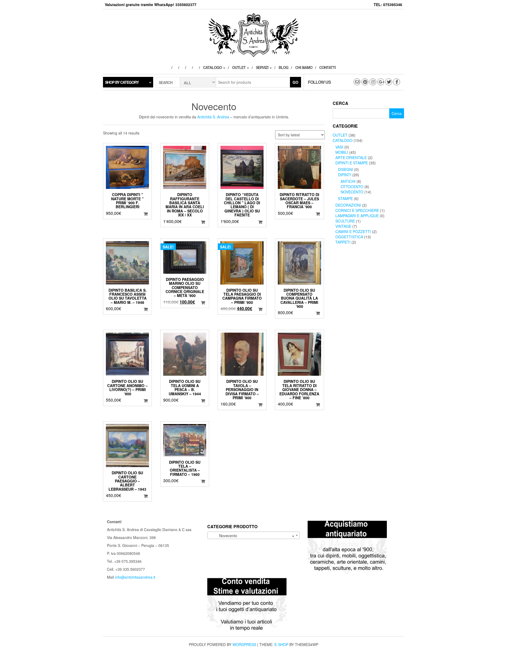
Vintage (343, 226)
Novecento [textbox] (252, 535)
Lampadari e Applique (357, 215)
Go (295, 82)
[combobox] (253, 535)
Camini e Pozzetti (353, 231)
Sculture (345, 221)
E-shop (281, 644)
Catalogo (213, 67)
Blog (283, 67)
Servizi (262, 67)
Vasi (339, 147)
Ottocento (352, 186)
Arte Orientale (351, 157)
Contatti (327, 67)
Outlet (239, 67)
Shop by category (122, 82)
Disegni (345, 169)
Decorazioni (348, 205)
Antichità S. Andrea (213, 116)
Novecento (352, 191)
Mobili (341, 152)
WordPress (244, 644)
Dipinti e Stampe (351, 162)
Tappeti (342, 242)
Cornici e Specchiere (357, 210)
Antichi (348, 181)
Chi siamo (303, 67)
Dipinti (344, 174)
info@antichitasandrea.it (135, 577)
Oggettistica (349, 236)
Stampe (345, 198)
